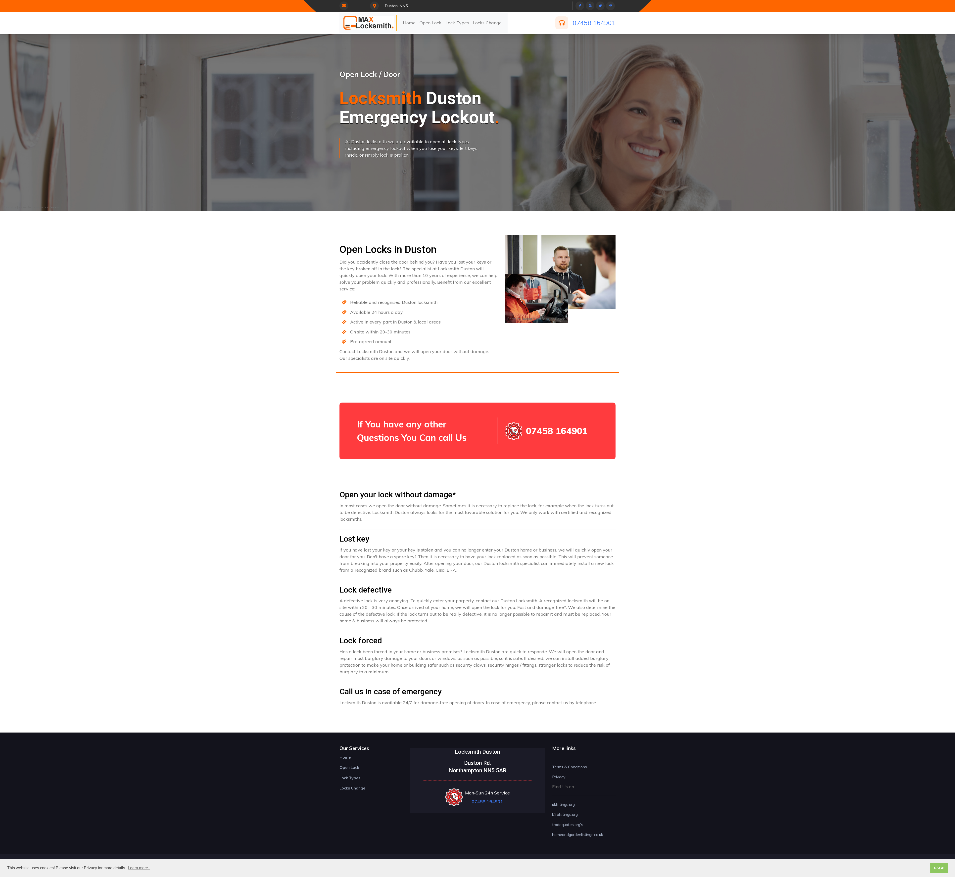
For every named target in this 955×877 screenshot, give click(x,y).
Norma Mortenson (536, 319)
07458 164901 (594, 23)
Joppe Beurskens (30, 207)
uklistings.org (563, 804)
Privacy (559, 776)
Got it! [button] (939, 868)
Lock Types (457, 23)
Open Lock (430, 23)
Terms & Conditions (569, 766)
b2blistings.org (565, 814)
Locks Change (487, 23)
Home (409, 23)
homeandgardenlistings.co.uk (577, 834)
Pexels (53, 207)
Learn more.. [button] (139, 868)
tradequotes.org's (567, 824)
